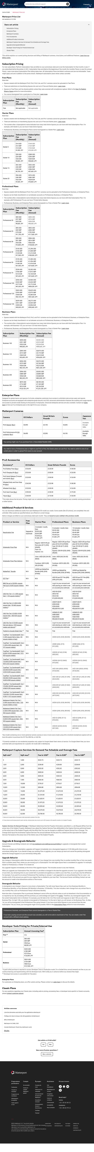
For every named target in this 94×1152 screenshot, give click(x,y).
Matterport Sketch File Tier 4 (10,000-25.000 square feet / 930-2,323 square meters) (12, 727)
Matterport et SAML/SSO (11, 1023)
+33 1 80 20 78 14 (64, 1108)
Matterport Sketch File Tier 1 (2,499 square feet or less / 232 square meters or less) (13, 702)
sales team (56, 982)
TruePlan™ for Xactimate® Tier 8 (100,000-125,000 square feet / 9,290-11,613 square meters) (13, 694)
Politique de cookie (67, 1124)
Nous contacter (47, 1054)
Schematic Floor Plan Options (12, 561)
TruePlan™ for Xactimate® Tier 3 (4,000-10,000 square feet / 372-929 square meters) (13, 653)
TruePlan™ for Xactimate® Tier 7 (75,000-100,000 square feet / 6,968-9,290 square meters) (13, 686)
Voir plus (6, 1030)
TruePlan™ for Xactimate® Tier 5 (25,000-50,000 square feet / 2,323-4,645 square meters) (13, 670)
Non (50, 1044)
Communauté (50, 1102)
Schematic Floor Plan (10, 547)
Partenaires (14, 1087)
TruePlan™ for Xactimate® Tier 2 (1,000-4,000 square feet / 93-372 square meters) (13, 645)
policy (61, 896)
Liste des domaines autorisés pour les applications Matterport (22, 1012)
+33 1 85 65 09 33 (64, 1102)
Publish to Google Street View (12, 631)
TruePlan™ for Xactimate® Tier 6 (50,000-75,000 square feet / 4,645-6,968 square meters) (13, 678)
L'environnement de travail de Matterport (39, 1095)
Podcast (37, 1113)
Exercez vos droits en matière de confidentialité (77, 1127)
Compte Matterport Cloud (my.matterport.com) (18, 1027)
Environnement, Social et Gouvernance (39, 1106)
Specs (9, 425)
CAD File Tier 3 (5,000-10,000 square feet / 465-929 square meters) (12, 616)
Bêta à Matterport (9, 1019)
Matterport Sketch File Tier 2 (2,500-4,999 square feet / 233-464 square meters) (13, 711)
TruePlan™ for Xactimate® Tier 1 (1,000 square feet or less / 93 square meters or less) (13, 637)
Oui (43, 1044)
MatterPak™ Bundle (9, 571)
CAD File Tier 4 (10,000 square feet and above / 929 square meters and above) (13, 625)
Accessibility (50, 1105)
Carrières (37, 1110)
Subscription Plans (60, 904)
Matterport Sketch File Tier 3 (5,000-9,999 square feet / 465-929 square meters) (13, 719)
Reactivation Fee (8, 532)
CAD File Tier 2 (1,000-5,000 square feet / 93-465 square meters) (12, 605)
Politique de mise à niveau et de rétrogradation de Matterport (22, 1016)
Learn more (61, 86)
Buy (13, 425)
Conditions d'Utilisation (48, 1124)
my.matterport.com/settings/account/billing (46, 844)
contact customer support (15, 993)
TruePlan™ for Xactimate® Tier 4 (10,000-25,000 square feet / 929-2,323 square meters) (13, 661)
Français (88, 4)
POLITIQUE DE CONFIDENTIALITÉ (59, 1124)
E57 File (5, 578)
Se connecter (26, 1085)
